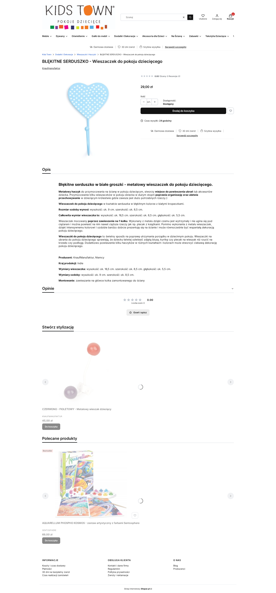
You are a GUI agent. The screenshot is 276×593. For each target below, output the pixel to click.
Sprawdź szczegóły (175, 47)
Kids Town (46, 54)
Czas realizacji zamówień (55, 575)
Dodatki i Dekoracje (64, 54)
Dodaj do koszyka (183, 110)
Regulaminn (114, 568)
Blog (175, 565)
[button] (190, 17)
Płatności (47, 568)
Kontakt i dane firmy (118, 565)
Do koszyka (51, 426)
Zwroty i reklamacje (118, 575)
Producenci (179, 568)
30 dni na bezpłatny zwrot (56, 572)
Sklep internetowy (137, 589)
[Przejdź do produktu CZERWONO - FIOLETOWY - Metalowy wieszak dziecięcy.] (82, 370)
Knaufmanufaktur (51, 68)
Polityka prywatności (119, 572)
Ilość (143, 96)
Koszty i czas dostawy (53, 565)
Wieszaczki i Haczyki (86, 54)
